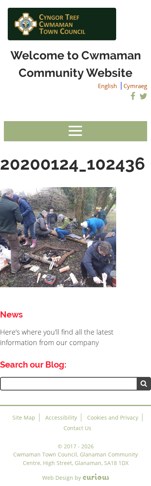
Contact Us (77, 428)
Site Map (23, 417)
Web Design (57, 477)
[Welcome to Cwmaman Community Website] (75, 23)
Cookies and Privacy (112, 417)
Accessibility (61, 417)
